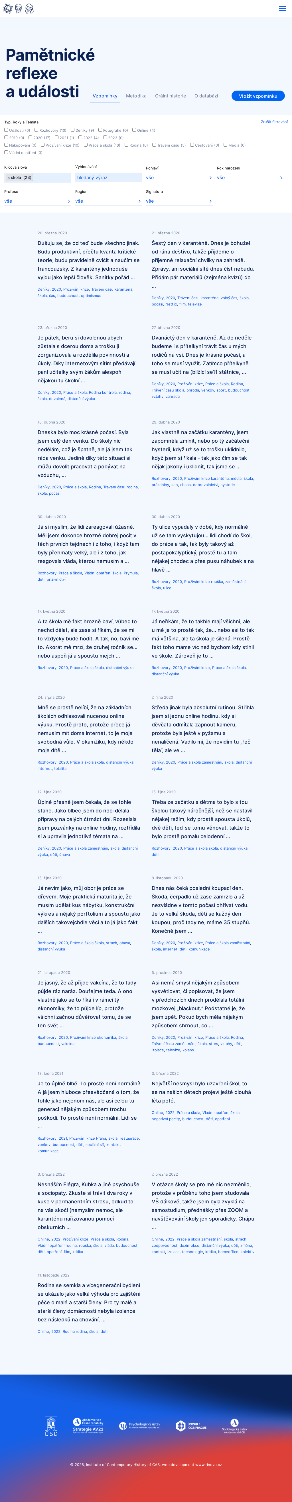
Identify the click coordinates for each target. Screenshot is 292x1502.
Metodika (136, 96)
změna (246, 1245)
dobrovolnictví (205, 484)
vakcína (67, 1043)
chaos (185, 484)
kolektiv (247, 1251)
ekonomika (106, 1037)
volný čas (229, 297)
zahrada (173, 396)
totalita (60, 768)
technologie (192, 1251)
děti (41, 579)
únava (64, 854)
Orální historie (170, 96)
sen (174, 484)
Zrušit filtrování (274, 121)
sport (221, 390)
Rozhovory (52, 130)
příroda (192, 390)
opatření (222, 1118)
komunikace (199, 949)
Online (146, 130)
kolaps (188, 1050)
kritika (77, 1251)
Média (237, 145)
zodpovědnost (164, 1245)
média (236, 478)
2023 (116, 137)
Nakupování (22, 145)
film (182, 304)
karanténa (123, 289)
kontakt (113, 1144)
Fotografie (115, 130)
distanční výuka (81, 398)
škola (42, 295)
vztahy (157, 396)
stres (213, 1043)
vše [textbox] (150, 177)
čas (52, 295)
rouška (217, 581)
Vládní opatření (25, 152)
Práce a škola (104, 145)
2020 (41, 137)
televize (195, 304)
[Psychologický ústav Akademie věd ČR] (140, 1441)
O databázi (206, 96)
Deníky (85, 130)
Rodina (138, 145)
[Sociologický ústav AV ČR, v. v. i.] (234, 1441)
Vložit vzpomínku (258, 96)
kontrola (109, 392)
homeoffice (228, 1251)
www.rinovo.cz (208, 1464)
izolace (158, 1050)
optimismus (91, 295)
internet (45, 768)
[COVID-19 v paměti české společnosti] (18, 9)
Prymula (131, 573)
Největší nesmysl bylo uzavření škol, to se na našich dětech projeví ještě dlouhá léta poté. (201, 1092)
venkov (207, 390)
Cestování (207, 145)
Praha (101, 1138)
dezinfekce (189, 1245)
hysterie (227, 484)
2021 (67, 137)
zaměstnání (235, 581)
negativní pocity (166, 1118)
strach (111, 942)
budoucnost (68, 295)
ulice (167, 588)
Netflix (171, 304)
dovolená (57, 398)
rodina (124, 392)
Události (19, 130)
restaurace (129, 1138)
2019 (16, 137)
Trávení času (171, 145)
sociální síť (95, 1144)
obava (124, 942)
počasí (157, 304)
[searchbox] (34, 177)
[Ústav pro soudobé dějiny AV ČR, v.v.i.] (51, 1441)
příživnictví (56, 579)
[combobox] (37, 178)
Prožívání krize (63, 145)
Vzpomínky (105, 96)
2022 (91, 137)
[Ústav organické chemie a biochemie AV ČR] (191, 1441)
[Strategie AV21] (88, 1441)
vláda (109, 1245)
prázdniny (160, 484)
